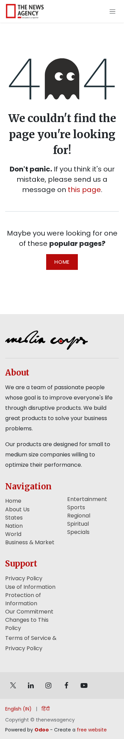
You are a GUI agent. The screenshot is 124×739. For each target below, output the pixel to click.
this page (84, 189)
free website (92, 729)
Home (62, 261)
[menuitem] (18, 709)
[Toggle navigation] (112, 11)
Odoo (42, 729)
